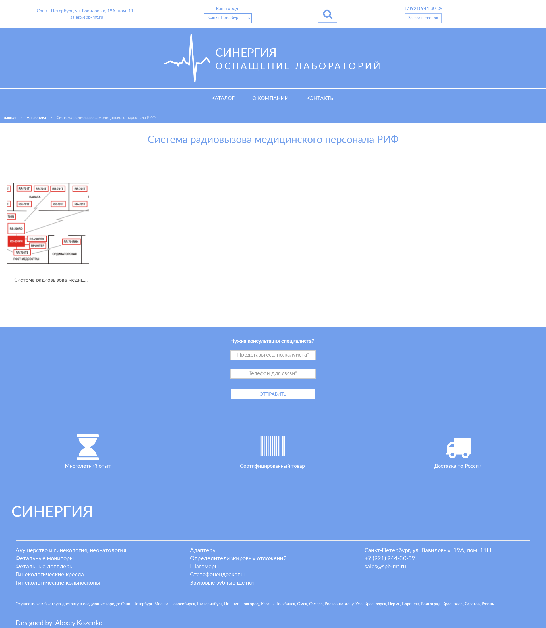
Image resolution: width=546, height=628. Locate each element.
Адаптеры (203, 550)
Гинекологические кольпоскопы (58, 583)
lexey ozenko (79, 623)
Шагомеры (204, 566)
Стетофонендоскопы (217, 574)
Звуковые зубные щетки (222, 583)
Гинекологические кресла (50, 574)
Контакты (320, 98)
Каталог (223, 98)
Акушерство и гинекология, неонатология (71, 550)
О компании (270, 98)
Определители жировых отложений (238, 558)
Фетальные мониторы (45, 558)
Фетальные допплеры (44, 566)
